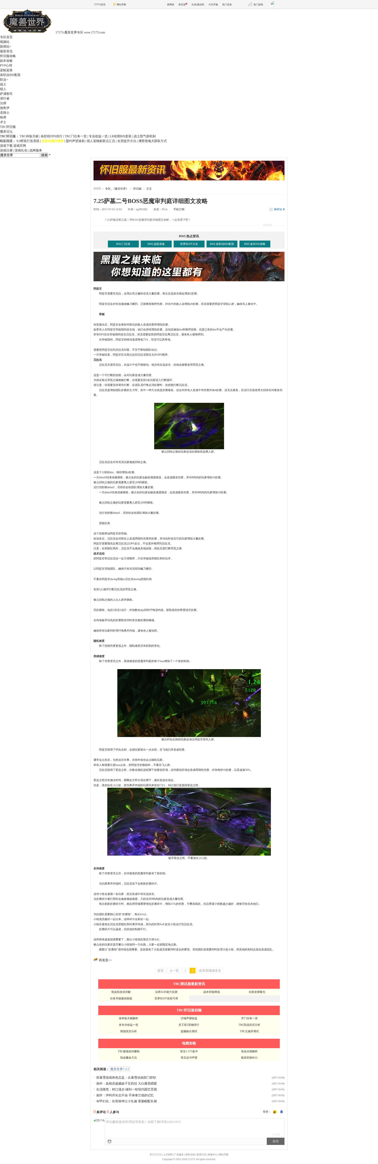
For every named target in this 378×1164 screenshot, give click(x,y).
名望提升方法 (126, 141)
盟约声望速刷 (75, 141)
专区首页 (6, 37)
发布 (275, 1141)
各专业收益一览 (128, 1024)
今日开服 (213, 4)
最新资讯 (6, 51)
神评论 (279, 209)
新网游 (170, 4)
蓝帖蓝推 (6, 70)
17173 (97, 188)
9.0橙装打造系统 (28, 141)
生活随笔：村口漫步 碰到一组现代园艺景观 (126, 1089)
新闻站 (5, 46)
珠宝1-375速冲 (189, 1051)
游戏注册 (6, 150)
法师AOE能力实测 (166, 992)
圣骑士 (4, 112)
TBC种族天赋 (29, 136)
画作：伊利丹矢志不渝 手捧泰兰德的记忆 (125, 1095)
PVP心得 (6, 65)
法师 (3, 103)
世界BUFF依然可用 (166, 998)
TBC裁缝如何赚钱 (129, 1051)
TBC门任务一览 (76, 136)
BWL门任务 (123, 244)
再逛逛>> (105, 960)
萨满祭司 (6, 93)
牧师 (3, 117)
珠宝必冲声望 (189, 1057)
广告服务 (179, 1154)
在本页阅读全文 (210, 970)
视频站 (4, 41)
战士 (3, 84)
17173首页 (100, 4)
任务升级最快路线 (121, 998)
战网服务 (36, 150)
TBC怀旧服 (8, 126)
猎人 (3, 89)
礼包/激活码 (198, 4)
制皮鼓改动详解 (121, 992)
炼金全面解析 (249, 1051)
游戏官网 (19, 145)
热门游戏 (258, 4)
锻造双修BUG (249, 1057)
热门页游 (227, 4)
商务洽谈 (190, 1154)
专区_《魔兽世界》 (117, 188)
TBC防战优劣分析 (249, 1024)
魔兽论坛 (6, 131)
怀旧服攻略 (8, 56)
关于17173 (155, 1154)
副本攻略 (6, 60)
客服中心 (212, 1154)
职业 (4, 79)
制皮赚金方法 (128, 1057)
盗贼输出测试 (189, 1031)
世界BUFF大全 (189, 244)
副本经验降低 (211, 992)
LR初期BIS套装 (121, 136)
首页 (160, 970)
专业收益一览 (98, 136)
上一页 (174, 970)
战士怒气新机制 (145, 136)
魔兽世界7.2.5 (119, 1069)
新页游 (182, 4)
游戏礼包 (21, 150)
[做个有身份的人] (275, 1112)
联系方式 (201, 1154)
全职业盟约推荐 (53, 141)
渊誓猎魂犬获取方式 (152, 141)
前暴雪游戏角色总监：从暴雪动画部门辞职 (126, 1077)
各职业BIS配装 (10, 75)
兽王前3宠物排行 (189, 1024)
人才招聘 (167, 1154)
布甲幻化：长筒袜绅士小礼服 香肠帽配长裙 (126, 1101)
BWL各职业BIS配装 (222, 244)
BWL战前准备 (156, 244)
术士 (3, 122)
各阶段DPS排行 (51, 136)
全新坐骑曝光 (257, 992)
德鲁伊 (4, 108)
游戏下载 (6, 145)
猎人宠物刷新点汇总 (101, 141)
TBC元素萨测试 (249, 1031)
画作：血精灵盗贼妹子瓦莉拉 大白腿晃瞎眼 (126, 1083)
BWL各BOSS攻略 (254, 244)
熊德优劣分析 (128, 1031)
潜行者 (4, 98)
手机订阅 (178, 209)
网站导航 (121, 4)
